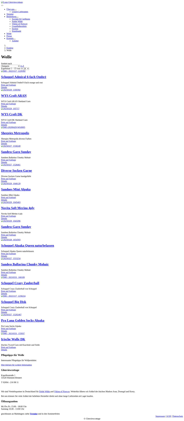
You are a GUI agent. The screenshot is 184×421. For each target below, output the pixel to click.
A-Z (22, 66)
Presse (9, 36)
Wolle (8, 33)
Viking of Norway (19, 24)
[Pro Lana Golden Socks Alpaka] (11, 315)
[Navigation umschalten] (2, 5)
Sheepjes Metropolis (15, 133)
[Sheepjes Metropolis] (13, 127)
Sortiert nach (12, 64)
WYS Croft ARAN (14, 95)
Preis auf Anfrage (8, 85)
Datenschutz (177, 416)
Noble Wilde (17, 21)
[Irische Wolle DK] (13, 333)
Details (4, 87)
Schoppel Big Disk (13, 302)
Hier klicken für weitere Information (16, 365)
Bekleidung (11, 16)
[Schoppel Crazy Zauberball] (13, 277)
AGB (168, 416)
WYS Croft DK (11, 114)
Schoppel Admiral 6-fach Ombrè (23, 77)
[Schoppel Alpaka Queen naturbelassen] (10, 240)
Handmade (16, 31)
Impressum (160, 416)
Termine (9, 14)
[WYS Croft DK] (10, 108)
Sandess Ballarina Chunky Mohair (25, 264)
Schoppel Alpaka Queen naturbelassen (27, 245)
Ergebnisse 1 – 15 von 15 (12, 68)
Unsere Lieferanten (20, 12)
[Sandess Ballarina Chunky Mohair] (10, 258)
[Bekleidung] (17, 17)
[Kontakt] (14, 39)
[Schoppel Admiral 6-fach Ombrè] (13, 71)
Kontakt (9, 38)
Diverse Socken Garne (16, 170)
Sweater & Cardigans (21, 19)
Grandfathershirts (19, 26)
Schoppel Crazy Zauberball (20, 283)
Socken (15, 29)
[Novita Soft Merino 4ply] (10, 202)
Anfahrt (15, 41)
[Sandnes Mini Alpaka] (10, 183)
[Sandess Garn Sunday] (10, 146)
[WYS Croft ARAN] (10, 90)
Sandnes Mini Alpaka (16, 189)
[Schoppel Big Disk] (13, 296)
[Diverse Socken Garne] (10, 165)
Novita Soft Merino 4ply (17, 208)
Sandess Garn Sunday (16, 152)
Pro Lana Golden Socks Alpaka (22, 320)
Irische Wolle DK (13, 339)
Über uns (10, 9)
